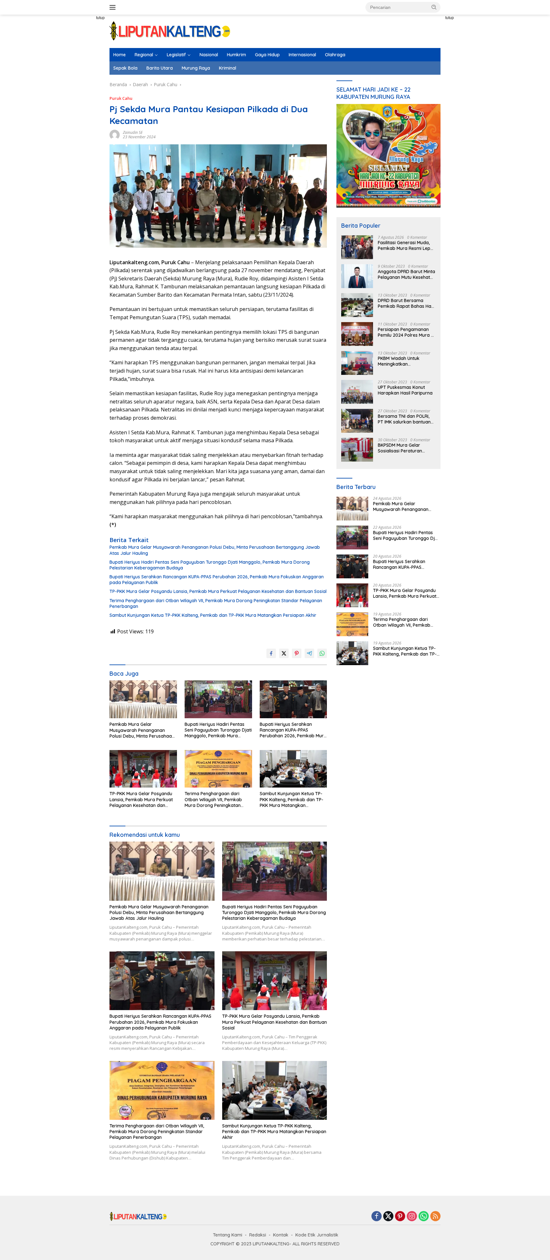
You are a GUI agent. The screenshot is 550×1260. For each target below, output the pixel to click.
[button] (434, 7)
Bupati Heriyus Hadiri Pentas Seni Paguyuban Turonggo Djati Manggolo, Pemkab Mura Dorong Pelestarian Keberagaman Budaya (209, 565)
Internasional (302, 55)
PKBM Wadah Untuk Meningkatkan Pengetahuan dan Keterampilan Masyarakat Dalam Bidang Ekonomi (406, 361)
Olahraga (335, 55)
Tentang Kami (227, 1235)
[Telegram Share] (309, 653)
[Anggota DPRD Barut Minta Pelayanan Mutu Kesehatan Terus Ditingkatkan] (357, 276)
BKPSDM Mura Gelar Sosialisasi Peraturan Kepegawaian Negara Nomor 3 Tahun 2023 (401, 448)
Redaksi (257, 1235)
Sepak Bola (125, 68)
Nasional (209, 55)
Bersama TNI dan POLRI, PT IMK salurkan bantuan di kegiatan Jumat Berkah (405, 419)
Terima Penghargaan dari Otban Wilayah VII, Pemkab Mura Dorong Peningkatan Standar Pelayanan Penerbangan (215, 603)
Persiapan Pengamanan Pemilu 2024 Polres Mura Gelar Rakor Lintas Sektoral (404, 332)
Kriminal (227, 68)
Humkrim (236, 55)
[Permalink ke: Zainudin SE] (114, 134)
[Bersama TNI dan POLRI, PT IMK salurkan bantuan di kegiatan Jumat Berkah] (357, 421)
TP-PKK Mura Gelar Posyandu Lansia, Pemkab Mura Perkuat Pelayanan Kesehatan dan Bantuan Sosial (218, 591)
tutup (100, 18)
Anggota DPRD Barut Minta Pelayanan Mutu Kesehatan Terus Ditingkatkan (406, 274)
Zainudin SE (133, 132)
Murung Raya (196, 68)
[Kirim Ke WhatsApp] (322, 653)
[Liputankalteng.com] (169, 31)
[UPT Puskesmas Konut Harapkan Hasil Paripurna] (357, 392)
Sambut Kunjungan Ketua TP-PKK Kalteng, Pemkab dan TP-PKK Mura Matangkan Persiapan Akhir (212, 615)
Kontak (280, 1235)
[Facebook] (376, 1216)
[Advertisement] (87, 130)
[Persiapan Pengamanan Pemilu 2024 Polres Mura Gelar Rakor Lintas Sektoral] (357, 334)
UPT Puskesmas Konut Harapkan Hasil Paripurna (405, 390)
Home (119, 55)
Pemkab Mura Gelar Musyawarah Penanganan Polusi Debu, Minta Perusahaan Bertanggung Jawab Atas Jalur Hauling (214, 550)
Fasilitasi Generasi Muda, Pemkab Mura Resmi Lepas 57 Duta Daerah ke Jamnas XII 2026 (406, 245)
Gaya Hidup (267, 55)
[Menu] (113, 7)
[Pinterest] (400, 1216)
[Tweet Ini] (284, 653)
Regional (144, 55)
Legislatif (176, 55)
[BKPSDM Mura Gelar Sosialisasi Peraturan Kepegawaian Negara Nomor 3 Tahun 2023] (357, 450)
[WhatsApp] (424, 1216)
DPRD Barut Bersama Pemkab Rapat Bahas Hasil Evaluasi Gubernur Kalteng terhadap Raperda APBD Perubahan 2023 (406, 303)
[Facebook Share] (271, 653)
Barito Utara (159, 68)
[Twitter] (388, 1216)
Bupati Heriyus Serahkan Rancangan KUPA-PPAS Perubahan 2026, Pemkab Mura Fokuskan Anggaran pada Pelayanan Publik (216, 579)
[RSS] (435, 1216)
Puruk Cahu (120, 98)
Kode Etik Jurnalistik (316, 1235)
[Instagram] (412, 1216)
